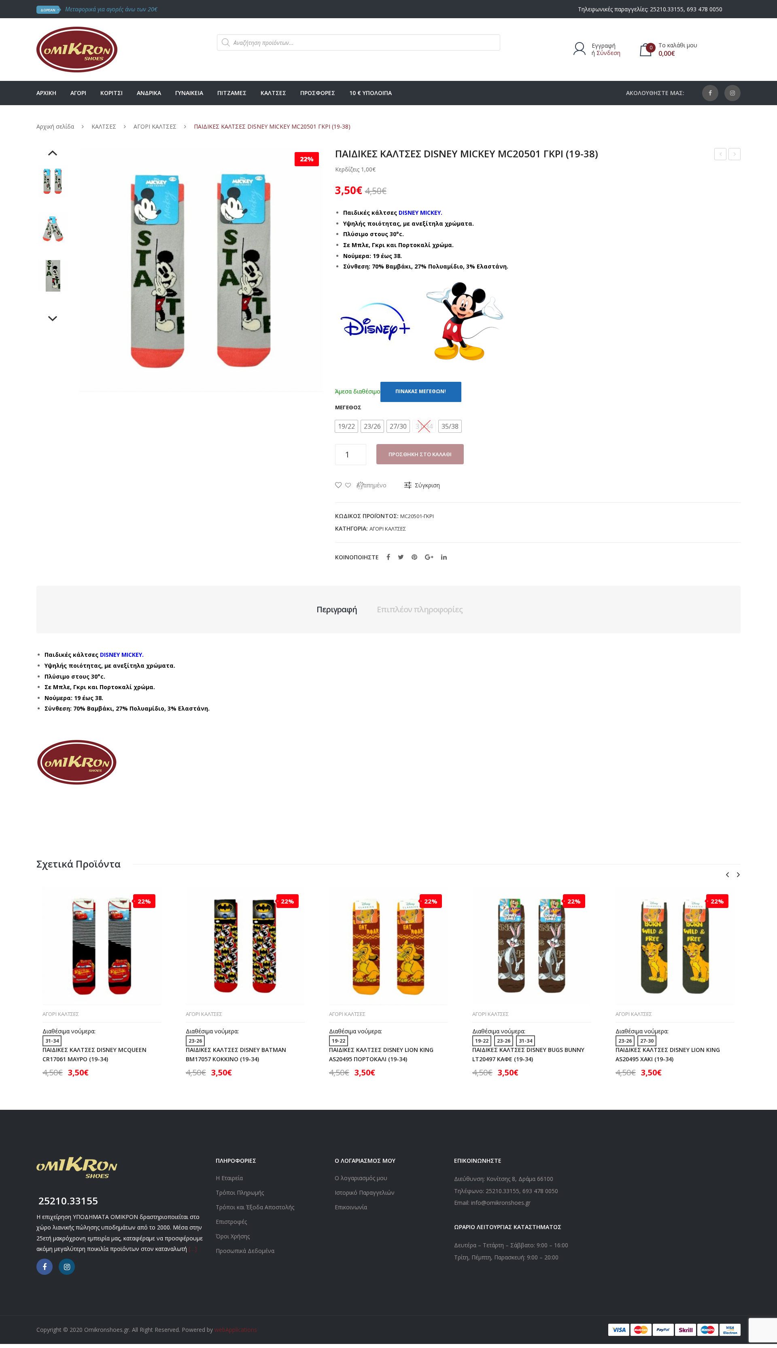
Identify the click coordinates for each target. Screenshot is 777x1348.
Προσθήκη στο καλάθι (420, 454)
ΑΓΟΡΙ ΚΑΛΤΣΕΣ (155, 126)
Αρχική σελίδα (55, 126)
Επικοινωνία (351, 1207)
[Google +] (429, 557)
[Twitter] (401, 557)
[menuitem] (46, 93)
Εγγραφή (604, 45)
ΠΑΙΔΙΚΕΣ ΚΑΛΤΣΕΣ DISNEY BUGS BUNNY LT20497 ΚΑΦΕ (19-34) (528, 1054)
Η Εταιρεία (229, 1178)
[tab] (336, 609)
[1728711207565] (52, 276)
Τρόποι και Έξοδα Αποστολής (255, 1207)
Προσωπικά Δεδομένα (245, 1251)
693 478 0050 (704, 9)
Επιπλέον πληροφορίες (420, 609)
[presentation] (727, 875)
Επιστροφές (231, 1221)
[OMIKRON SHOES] (76, 49)
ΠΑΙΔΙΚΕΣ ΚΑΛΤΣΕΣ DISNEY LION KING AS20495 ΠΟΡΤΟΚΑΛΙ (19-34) (381, 1054)
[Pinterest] (414, 557)
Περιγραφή (336, 609)
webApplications (235, 1329)
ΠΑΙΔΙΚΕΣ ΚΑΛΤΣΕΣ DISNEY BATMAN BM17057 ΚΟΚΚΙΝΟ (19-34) (735, 155)
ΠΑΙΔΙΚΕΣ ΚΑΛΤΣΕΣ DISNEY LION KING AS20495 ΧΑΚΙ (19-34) (668, 1054)
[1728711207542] (52, 228)
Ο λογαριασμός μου (361, 1178)
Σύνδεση (608, 53)
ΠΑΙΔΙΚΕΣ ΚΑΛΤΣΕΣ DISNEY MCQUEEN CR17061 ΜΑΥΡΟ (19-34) (94, 1054)
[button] (346, 426)
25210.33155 (667, 9)
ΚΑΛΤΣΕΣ (103, 126)
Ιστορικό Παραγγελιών (365, 1192)
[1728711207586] (52, 181)
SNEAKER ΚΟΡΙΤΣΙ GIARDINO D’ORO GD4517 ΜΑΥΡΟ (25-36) (720, 155)
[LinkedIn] (444, 557)
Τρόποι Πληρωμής (240, 1192)
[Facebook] (710, 93)
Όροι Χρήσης (233, 1236)
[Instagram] (732, 93)
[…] (193, 1249)
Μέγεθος (348, 407)
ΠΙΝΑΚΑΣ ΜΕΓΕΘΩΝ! (420, 391)
